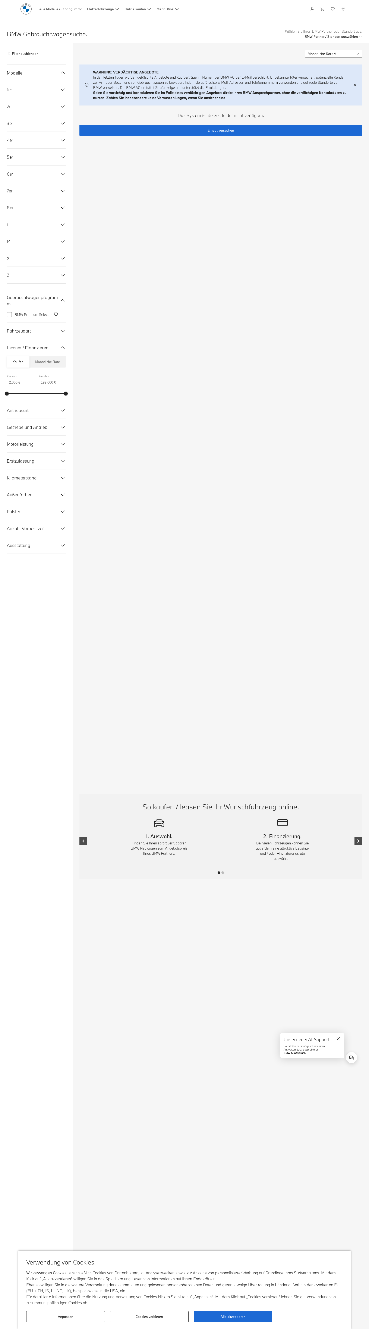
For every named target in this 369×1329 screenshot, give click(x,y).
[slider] (7, 394)
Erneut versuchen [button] (221, 130)
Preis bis (44, 376)
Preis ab (11, 376)
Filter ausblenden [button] (25, 54)
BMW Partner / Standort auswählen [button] (331, 36)
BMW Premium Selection (34, 314)
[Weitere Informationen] (56, 314)
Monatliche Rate (47, 362)
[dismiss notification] (355, 85)
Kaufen (18, 362)
